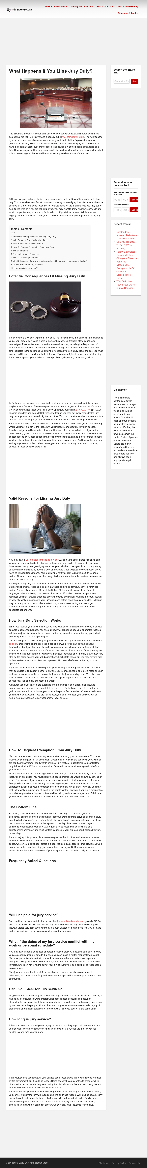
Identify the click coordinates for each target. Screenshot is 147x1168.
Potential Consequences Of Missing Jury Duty (34, 236)
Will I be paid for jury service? (26, 257)
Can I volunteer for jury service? (28, 264)
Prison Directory (105, 6)
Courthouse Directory (127, 6)
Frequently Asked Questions (26, 253)
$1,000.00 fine (83, 409)
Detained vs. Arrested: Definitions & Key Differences (126, 235)
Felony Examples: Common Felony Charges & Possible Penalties (126, 256)
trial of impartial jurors (73, 136)
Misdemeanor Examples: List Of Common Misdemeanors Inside (125, 271)
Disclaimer (103, 1163)
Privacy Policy (119, 1163)
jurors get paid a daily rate (70, 921)
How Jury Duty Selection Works (28, 243)
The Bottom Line (20, 250)
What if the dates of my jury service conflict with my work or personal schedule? (50, 260)
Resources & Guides (128, 13)
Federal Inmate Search (56, 6)
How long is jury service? (25, 267)
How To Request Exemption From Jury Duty (33, 246)
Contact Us (134, 1163)
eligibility (13, 643)
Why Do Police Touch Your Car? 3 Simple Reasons (126, 285)
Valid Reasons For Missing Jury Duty (30, 240)
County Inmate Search (82, 6)
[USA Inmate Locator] (19, 10)
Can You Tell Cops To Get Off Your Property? (126, 245)
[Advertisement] (73, 39)
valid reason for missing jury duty (42, 559)
